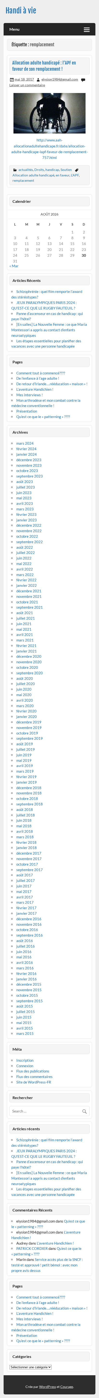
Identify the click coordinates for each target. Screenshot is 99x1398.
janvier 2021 (26, 651)
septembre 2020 (29, 673)
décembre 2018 (28, 788)
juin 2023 (23, 492)
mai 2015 (23, 1022)
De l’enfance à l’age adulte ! (37, 378)
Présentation (26, 411)
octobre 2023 (27, 470)
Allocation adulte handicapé (33, 175)
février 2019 (26, 777)
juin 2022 (23, 558)
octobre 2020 (27, 667)
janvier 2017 (26, 913)
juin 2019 (23, 755)
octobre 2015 (27, 995)
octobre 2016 (27, 929)
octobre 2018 (27, 798)
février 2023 (26, 514)
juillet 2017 (25, 880)
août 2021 (24, 613)
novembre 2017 (29, 858)
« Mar (14, 266)
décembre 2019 (28, 722)
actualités (26, 170)
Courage (66, 1387)
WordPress (47, 1387)
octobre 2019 (27, 733)
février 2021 (26, 645)
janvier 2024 (26, 454)
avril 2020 (24, 700)
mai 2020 (23, 695)
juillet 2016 (25, 946)
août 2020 (24, 678)
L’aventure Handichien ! (34, 389)
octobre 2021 (27, 602)
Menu (14, 29)
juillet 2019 (25, 749)
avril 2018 (24, 831)
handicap (52, 170)
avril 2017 (24, 897)
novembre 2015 (29, 990)
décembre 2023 (28, 460)
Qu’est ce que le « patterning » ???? (43, 416)
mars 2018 (25, 837)
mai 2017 (23, 891)
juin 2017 (23, 886)
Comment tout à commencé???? (40, 373)
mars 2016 (25, 968)
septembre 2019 (29, 738)
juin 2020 (23, 689)
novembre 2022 (29, 531)
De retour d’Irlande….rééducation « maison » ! (51, 384)
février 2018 (26, 842)
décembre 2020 (28, 656)
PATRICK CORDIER (32, 1248)
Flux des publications (32, 1071)
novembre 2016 (29, 924)
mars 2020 (25, 706)
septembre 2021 (29, 607)
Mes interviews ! (29, 395)
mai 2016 (23, 957)
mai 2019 (23, 760)
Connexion (24, 1066)
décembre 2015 (28, 984)
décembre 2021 (28, 591)
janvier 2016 (26, 979)
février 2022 (26, 580)
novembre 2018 (29, 793)
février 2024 (26, 449)
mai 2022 (23, 563)
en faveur (62, 175)
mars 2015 (25, 1033)
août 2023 (24, 481)
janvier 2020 (26, 716)
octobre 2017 (27, 864)
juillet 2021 (25, 618)
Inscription (24, 1060)
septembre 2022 (29, 542)
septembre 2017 (29, 870)
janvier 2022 (26, 585)
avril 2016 (24, 962)
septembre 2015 (29, 1001)
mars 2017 (25, 902)
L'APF (75, 175)
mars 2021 (25, 640)
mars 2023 (25, 509)
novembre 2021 (29, 596)
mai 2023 (23, 498)
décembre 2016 (28, 919)
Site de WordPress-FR (33, 1082)
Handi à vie (21, 10)
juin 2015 (23, 1017)
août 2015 (24, 1006)
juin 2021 (23, 624)
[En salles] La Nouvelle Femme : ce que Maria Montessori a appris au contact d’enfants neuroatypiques (49, 330)
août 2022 (24, 547)
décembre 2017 (28, 853)
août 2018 (24, 809)
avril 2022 (24, 569)
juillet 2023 (25, 487)
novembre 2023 (29, 465)
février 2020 (26, 711)
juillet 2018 (25, 815)
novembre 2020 (29, 662)
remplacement (23, 180)
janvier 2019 (26, 782)
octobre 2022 (27, 536)
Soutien (66, 170)
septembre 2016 (29, 935)
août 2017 (24, 875)
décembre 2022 (28, 525)
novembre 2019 (29, 727)
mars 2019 (25, 771)
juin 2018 (23, 820)
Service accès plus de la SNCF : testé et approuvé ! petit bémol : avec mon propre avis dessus (47, 1265)
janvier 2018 (26, 847)
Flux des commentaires (34, 1076)
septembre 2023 (29, 476)
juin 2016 (23, 951)
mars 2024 (25, 443)
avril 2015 (24, 1028)
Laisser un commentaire (27, 85)
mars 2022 (25, 574)
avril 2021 (24, 634)
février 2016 (26, 973)
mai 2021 (23, 629)
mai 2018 (23, 826)
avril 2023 (24, 503)
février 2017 (26, 908)
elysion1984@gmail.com (60, 79)
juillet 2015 (25, 1011)
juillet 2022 (25, 552)
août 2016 (24, 940)
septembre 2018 (29, 804)
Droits (39, 170)
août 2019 (24, 744)
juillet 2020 (25, 684)
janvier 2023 (26, 520)
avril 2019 (24, 765)
